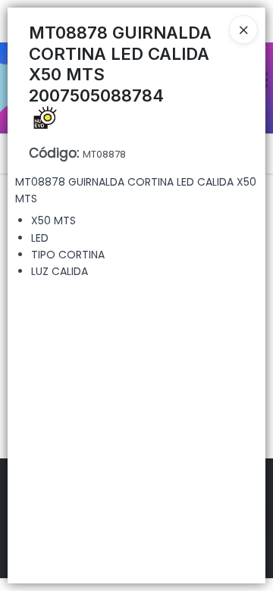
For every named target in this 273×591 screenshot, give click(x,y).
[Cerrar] (243, 29)
